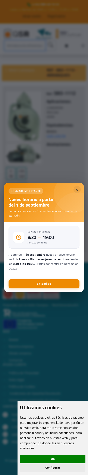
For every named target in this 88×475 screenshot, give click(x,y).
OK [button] (53, 459)
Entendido (44, 283)
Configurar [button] (52, 467)
